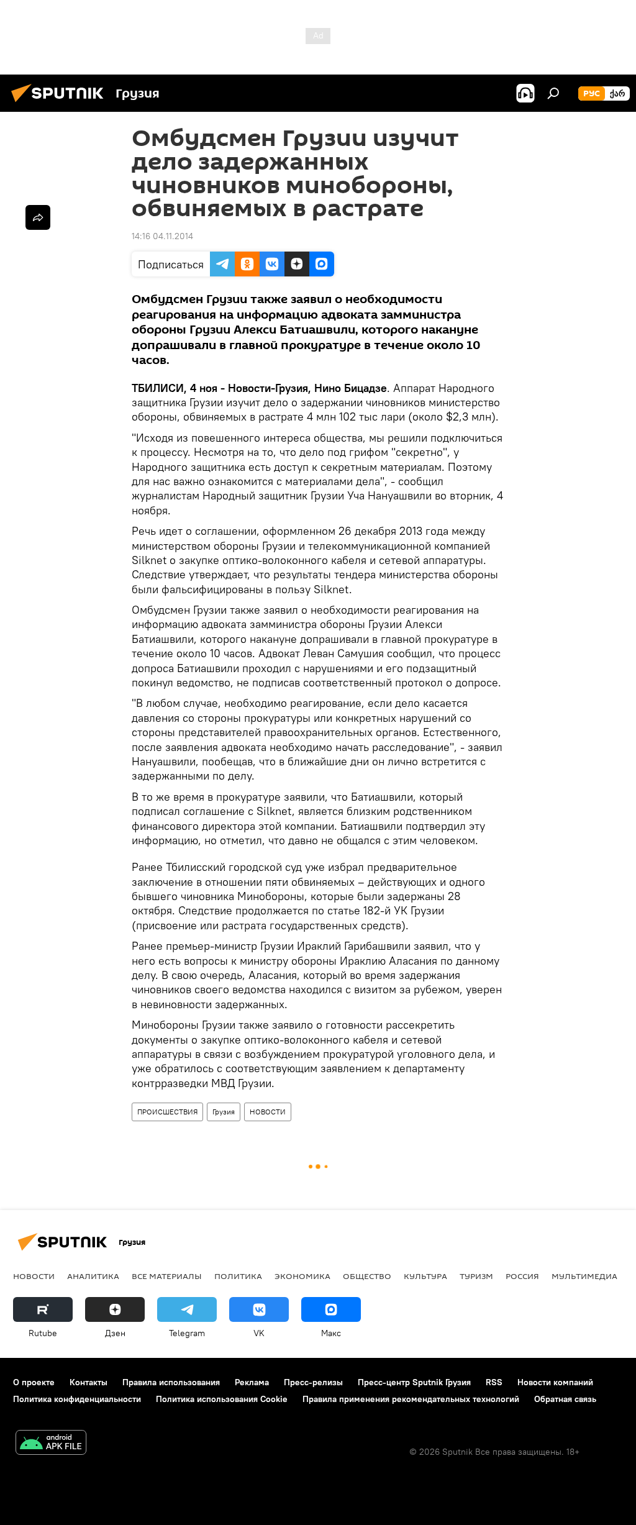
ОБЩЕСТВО (367, 1275)
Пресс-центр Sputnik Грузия (414, 1382)
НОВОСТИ (268, 1111)
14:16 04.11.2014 (162, 236)
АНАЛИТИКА (93, 1275)
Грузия (223, 1111)
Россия (522, 1275)
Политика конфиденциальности (77, 1398)
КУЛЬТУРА (425, 1275)
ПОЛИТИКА (238, 1275)
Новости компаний (555, 1382)
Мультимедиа (584, 1275)
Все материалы (167, 1275)
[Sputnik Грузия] (61, 103)
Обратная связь (565, 1398)
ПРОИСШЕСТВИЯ (167, 1111)
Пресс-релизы (313, 1382)
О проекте (34, 1382)
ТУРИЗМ (476, 1275)
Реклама (252, 1382)
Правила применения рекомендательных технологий (410, 1398)
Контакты (88, 1382)
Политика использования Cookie (222, 1398)
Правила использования (171, 1382)
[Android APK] (51, 1444)
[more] (37, 217)
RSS (494, 1382)
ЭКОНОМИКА (302, 1275)
